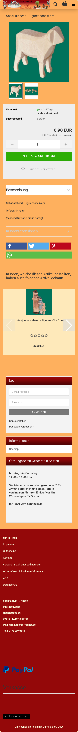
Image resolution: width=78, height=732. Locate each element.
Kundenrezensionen (22, 231)
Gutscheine (9, 550)
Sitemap (14, 448)
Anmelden (39, 412)
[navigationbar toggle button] (73, 4)
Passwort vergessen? (21, 426)
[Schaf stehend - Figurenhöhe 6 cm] (39, 51)
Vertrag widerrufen (16, 716)
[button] (12, 144)
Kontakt (7, 557)
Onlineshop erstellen (26, 726)
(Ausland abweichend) (48, 113)
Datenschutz (10, 584)
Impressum (9, 544)
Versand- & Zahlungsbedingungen (22, 564)
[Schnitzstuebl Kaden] (25, 4)
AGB (5, 578)
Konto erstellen (17, 420)
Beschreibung (17, 190)
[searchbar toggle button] (55, 4)
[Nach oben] (67, 726)
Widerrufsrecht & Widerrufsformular (23, 571)
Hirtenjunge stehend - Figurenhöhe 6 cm (39, 320)
